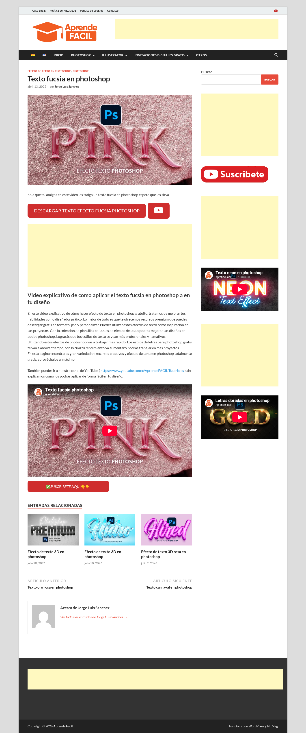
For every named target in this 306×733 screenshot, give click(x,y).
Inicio (58, 55)
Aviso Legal (39, 10)
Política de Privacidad (63, 10)
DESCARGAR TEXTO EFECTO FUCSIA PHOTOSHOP (87, 210)
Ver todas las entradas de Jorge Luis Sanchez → (93, 617)
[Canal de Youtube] (275, 11)
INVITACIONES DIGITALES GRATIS (160, 55)
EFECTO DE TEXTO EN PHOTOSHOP (49, 71)
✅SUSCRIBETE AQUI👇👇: (68, 486)
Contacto (113, 10)
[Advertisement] (196, 29)
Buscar (206, 72)
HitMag (272, 726)
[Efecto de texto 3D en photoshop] (53, 531)
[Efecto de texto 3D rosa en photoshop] (166, 531)
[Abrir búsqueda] (276, 55)
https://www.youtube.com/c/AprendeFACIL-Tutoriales (142, 370)
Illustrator (112, 55)
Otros (201, 55)
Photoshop (81, 55)
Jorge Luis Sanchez (67, 86)
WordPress (256, 726)
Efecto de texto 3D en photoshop (46, 554)
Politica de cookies (91, 10)
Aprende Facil (63, 726)
